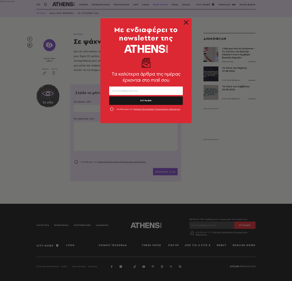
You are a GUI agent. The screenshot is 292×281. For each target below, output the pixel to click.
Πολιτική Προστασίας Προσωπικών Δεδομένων (157, 109)
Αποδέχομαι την (148, 109)
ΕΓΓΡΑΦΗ (146, 100)
